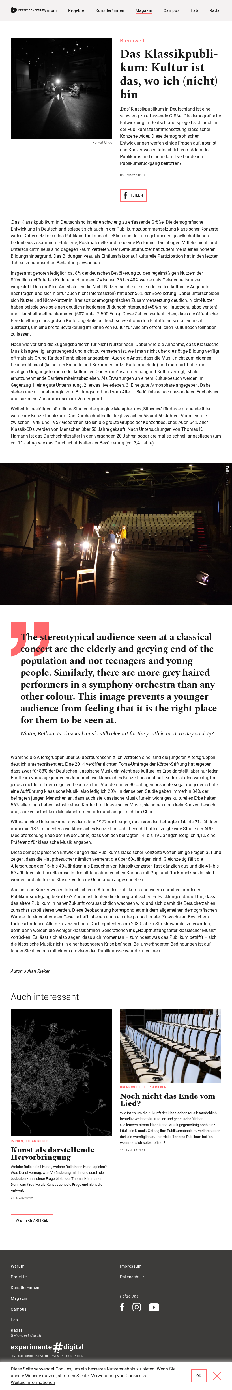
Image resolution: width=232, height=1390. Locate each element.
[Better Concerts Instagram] (136, 1307)
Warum (50, 10)
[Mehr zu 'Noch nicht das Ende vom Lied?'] (170, 1046)
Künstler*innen (110, 10)
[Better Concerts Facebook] (122, 1307)
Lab (194, 10)
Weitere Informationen (33, 1382)
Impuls (17, 1141)
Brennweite (130, 1087)
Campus (171, 10)
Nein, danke (217, 1376)
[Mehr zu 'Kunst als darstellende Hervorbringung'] (61, 1072)
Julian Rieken (37, 1141)
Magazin (144, 10)
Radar (216, 10)
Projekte (76, 10)
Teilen (136, 195)
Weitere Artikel (32, 1220)
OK (198, 1376)
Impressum (130, 1266)
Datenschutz (132, 1277)
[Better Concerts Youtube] (154, 1307)
